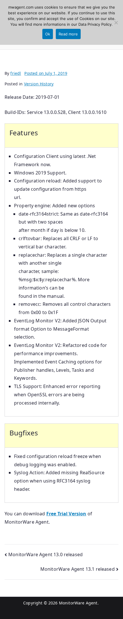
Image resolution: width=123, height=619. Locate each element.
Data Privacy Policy (95, 24)
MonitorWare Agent (78, 603)
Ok (47, 34)
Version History (38, 84)
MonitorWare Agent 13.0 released (45, 554)
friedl (15, 73)
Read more (68, 34)
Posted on (45, 73)
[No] (116, 22)
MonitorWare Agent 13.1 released (77, 569)
